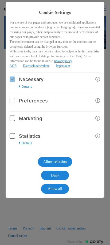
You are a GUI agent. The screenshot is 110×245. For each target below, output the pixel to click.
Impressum (63, 66)
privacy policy (63, 61)
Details (27, 86)
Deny (55, 175)
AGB (13, 66)
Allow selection (55, 162)
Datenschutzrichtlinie (36, 66)
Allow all (55, 189)
